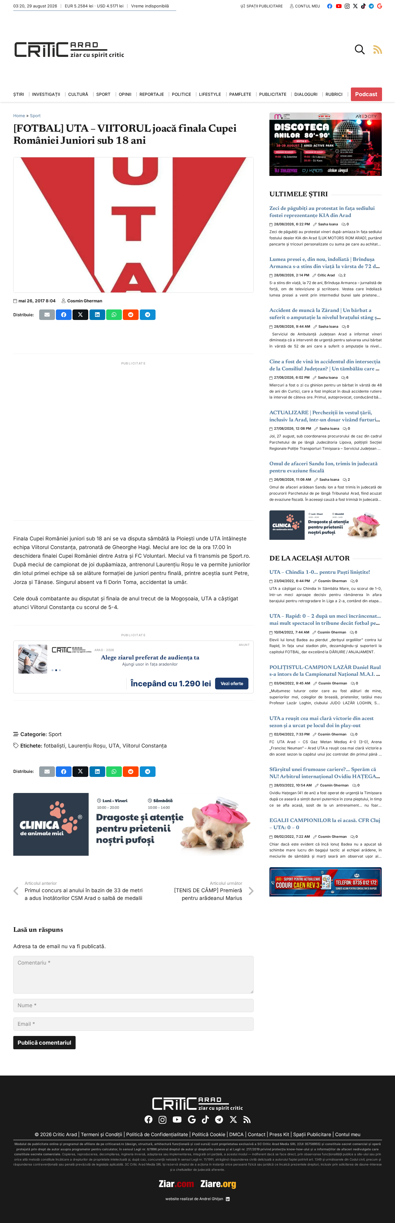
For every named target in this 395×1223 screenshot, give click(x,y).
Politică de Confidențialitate (157, 1134)
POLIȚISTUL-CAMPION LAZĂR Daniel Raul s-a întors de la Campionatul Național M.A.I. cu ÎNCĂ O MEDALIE (325, 675)
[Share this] (64, 314)
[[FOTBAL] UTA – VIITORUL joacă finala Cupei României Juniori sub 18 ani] (134, 162)
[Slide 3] (60, 670)
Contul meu (347, 1134)
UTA (114, 746)
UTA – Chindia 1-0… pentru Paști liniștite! (319, 572)
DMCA (236, 1134)
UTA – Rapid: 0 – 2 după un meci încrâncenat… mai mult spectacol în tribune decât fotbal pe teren (325, 623)
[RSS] (247, 1119)
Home (19, 115)
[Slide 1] (52, 670)
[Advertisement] (133, 441)
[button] (360, 49)
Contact (256, 1134)
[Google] (379, 6)
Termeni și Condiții (101, 1134)
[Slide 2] (56, 670)
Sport (35, 115)
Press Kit (279, 1134)
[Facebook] (329, 6)
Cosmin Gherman (84, 300)
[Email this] (47, 314)
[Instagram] (347, 6)
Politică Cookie (208, 1134)
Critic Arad (326, 275)
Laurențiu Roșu (87, 746)
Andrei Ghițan (211, 1198)
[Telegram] (371, 6)
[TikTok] (363, 6)
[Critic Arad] (69, 49)
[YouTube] (339, 6)
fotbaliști (54, 746)
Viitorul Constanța (145, 746)
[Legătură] (377, 49)
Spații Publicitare (312, 1134)
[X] (355, 6)
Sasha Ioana (328, 224)
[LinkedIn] (228, 1199)
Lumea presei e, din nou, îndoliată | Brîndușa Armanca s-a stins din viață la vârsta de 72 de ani (323, 267)
